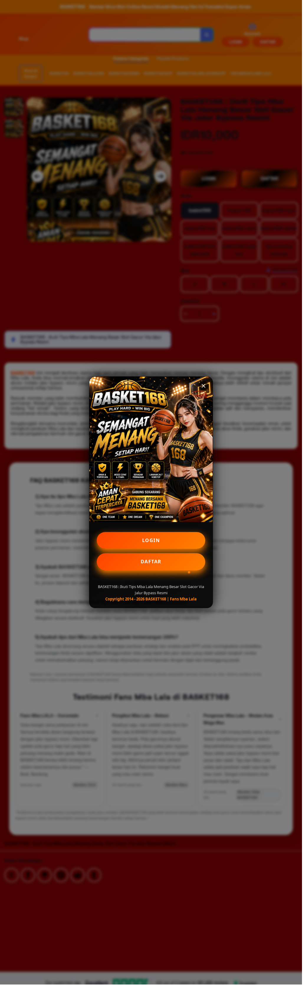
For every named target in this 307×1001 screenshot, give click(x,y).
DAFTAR (151, 561)
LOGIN (151, 540)
